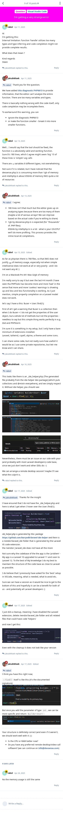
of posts (30, 3)
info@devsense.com (48, 748)
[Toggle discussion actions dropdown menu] (60, 3)
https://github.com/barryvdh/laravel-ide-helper (25, 537)
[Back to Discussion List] (3, 3)
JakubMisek (12, 497)
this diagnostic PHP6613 (30, 90)
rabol (8, 85)
